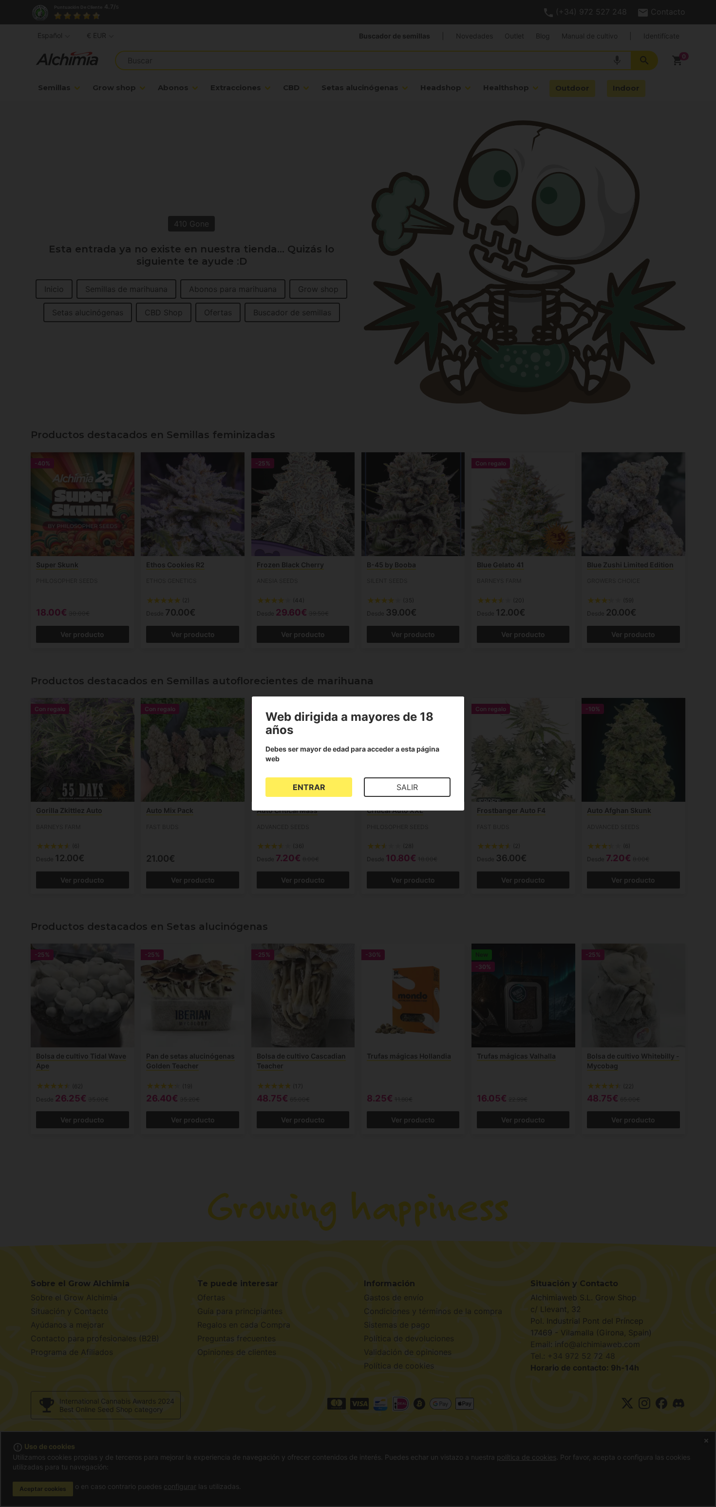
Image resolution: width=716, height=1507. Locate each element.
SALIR (407, 787)
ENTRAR (309, 787)
